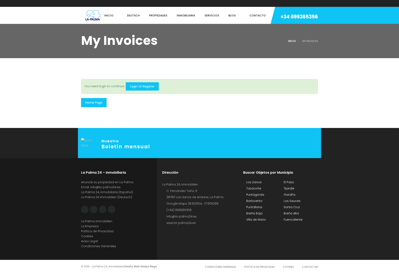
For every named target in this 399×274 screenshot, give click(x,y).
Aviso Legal (89, 241)
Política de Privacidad (97, 231)
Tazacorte (253, 188)
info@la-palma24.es (105, 187)
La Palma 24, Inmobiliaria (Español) (107, 192)
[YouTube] (114, 3)
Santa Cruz (291, 207)
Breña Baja (253, 213)
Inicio (292, 41)
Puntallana (253, 207)
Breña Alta (291, 213)
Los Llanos (253, 182)
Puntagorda (254, 195)
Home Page (93, 103)
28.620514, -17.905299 (203, 204)
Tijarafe (288, 188)
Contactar (310, 267)
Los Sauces (291, 201)
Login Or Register (142, 86)
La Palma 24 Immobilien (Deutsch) (106, 197)
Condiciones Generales (98, 246)
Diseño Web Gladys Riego (140, 266)
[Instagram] (98, 3)
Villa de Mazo (255, 219)
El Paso (288, 182)
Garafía (289, 195)
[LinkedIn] (106, 3)
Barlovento (253, 201)
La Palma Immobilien (96, 221)
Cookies (87, 236)
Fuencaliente (293, 219)
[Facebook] (82, 3)
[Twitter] (90, 3)
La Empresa (90, 226)
